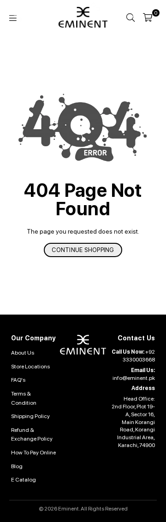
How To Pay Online (33, 452)
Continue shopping (83, 250)
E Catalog (23, 479)
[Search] (130, 17)
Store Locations (30, 366)
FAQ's (18, 380)
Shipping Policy (30, 416)
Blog (17, 466)
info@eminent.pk (134, 378)
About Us (22, 353)
